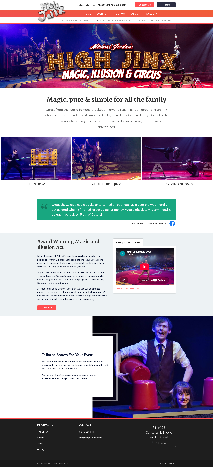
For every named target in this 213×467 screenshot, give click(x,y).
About (135, 13)
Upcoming (177, 184)
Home (87, 13)
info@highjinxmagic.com (111, 4)
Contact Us (145, 4)
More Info (47, 307)
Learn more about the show (127, 289)
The (36, 184)
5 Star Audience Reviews (76, 20)
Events (101, 13)
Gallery (151, 13)
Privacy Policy (168, 463)
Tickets (166, 4)
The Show (119, 13)
